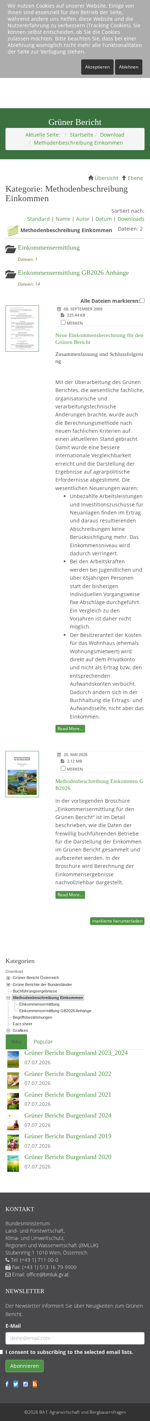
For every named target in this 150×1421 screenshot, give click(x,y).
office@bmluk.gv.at (48, 1274)
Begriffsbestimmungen (32, 1017)
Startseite (81, 134)
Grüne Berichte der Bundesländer (42, 984)
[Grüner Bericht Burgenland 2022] (14, 1080)
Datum (103, 218)
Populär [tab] (43, 1041)
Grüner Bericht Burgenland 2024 (67, 1115)
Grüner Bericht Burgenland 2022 (67, 1073)
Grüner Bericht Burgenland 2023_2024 (76, 1052)
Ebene (135, 178)
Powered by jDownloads (75, 930)
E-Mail (13, 1325)
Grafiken (20, 1030)
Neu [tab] (16, 1041)
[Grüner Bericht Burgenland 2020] (14, 1164)
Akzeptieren (97, 67)
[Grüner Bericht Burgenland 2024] (14, 1122)
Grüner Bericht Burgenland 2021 (67, 1094)
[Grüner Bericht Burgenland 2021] (14, 1101)
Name (63, 218)
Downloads (131, 218)
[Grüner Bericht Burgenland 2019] (14, 1143)
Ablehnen (128, 67)
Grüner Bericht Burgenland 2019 (67, 1136)
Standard (38, 218)
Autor (83, 218)
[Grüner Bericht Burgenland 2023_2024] (14, 1059)
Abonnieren (24, 1365)
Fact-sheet (22, 1024)
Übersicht (106, 178)
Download (112, 134)
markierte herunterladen (117, 921)
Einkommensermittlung (49, 247)
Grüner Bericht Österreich (36, 977)
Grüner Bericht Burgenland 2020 (67, 1156)
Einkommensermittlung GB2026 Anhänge (73, 272)
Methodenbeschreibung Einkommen (48, 997)
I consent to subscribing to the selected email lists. (69, 1351)
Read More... (70, 728)
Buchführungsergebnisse (35, 991)
